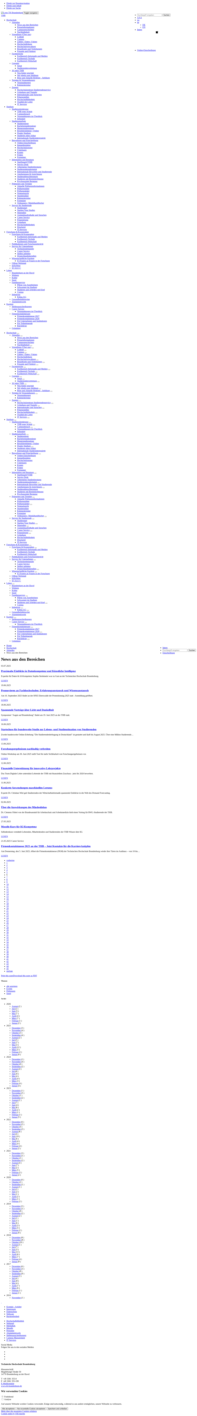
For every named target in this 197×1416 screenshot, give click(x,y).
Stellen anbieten (24, 253)
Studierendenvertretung (27, 68)
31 (7, 935)
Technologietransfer (25, 249)
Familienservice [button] (18, 282)
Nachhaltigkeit (23, 32)
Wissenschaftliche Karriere (23, 571)
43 (7, 964)
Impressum (11, 1309)
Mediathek (10, 1326)
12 (7, 889)
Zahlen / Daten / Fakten (27, 42)
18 (7, 904)
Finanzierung (22, 220)
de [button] (138, 22)
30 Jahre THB (18, 383)
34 (7, 942)
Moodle (9, 1328)
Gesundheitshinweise (21, 299)
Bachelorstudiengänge (26, 126)
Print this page (7, 976)
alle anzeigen (11, 986)
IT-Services (22, 229)
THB (3, 15)
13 (7, 892)
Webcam (10, 1314)
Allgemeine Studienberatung (29, 167)
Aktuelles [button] (16, 22)
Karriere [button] (9, 304)
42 (7, 961)
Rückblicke (22, 326)
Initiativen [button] (16, 294)
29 (7, 930)
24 (7, 918)
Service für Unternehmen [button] (22, 246)
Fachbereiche (17, 366)
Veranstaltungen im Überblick (29, 116)
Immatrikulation (24, 145)
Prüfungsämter (23, 191)
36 (7, 947)
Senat (19, 66)
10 (7, 884)
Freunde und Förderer (26, 51)
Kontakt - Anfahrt (13, 1307)
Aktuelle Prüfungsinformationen (30, 186)
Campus (20, 39)
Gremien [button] (15, 63)
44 (7, 966)
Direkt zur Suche (13, 8)
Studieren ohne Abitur (26, 135)
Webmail (10, 1323)
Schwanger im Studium (27, 287)
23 (7, 916)
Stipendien (21, 212)
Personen (10, 1330)
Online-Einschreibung (26, 143)
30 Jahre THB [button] (18, 70)
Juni (14, 1011)
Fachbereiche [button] (17, 54)
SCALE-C (16, 268)
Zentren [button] (15, 87)
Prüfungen (10, 991)
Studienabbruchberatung (27, 176)
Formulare (21, 157)
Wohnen (15, 275)
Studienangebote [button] (19, 121)
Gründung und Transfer (27, 92)
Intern (139, 29)
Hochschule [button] (11, 20)
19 (7, 906)
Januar (15, 1023)
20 (7, 908)
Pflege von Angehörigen (27, 285)
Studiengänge (23, 123)
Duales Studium (24, 133)
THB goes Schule (24, 111)
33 (7, 940)
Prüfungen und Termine (22, 496)
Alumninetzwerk (19, 302)
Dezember (16, 1028)
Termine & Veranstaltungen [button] (23, 80)
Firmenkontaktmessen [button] (21, 314)
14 (7, 894)
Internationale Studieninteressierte (31, 138)
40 (7, 957)
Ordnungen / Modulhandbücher (30, 203)
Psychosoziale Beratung (27, 181)
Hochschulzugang (24, 147)
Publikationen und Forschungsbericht (27, 244)
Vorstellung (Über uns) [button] (21, 34)
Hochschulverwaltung (26, 46)
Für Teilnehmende (25, 323)
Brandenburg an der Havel (23, 273)
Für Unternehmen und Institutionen (32, 321)
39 (7, 954)
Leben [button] (9, 270)
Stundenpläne (23, 196)
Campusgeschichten (25, 29)
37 (7, 949)
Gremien (15, 376)
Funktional (8, 1397)
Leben (9, 583)
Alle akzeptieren (8, 1409)
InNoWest (16, 265)
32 (7, 937)
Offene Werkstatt (19, 263)
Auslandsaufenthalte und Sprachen (32, 215)
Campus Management (15, 1338)
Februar (15, 1021)
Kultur (14, 278)
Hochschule (11, 333)
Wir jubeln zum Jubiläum (27, 75)
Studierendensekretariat (27, 169)
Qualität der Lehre (25, 102)
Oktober (15, 1033)
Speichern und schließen (57, 1409)
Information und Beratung (23, 472)
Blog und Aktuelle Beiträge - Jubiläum (33, 78)
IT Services (22, 104)
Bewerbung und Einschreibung (25, 453)
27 (7, 925)
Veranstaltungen (24, 82)
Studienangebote (19, 434)
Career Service (23, 217)
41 (7, 959)
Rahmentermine (24, 85)
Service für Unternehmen (22, 559)
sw (138, 20)
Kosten (20, 152)
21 (7, 911)
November (16, 1030)
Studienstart (22, 208)
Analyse (7, 1399)
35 (7, 945)
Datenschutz (11, 1311)
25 (7, 920)
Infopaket (21, 119)
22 (7, 913)
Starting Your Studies (26, 210)
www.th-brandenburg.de (11, 1386)
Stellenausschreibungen (22, 306)
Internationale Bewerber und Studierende (34, 172)
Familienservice (18, 595)
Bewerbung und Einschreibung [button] (25, 140)
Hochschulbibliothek (26, 99)
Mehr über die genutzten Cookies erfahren (19, 1411)
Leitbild (20, 37)
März (14, 1018)
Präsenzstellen (23, 97)
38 (7, 952)
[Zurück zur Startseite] (12, 13)
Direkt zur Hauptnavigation (18, 3)
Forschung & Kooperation (17, 545)
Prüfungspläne (23, 188)
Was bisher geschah (25, 73)
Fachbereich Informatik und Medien (32, 56)
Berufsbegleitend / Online (28, 131)
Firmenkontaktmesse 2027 (28, 316)
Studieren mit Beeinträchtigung (30, 179)
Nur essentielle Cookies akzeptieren (31, 1409)
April (14, 1016)
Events (9, 989)
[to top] (1, 1302)
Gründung (21, 222)
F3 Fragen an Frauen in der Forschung (33, 261)
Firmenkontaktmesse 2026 (28, 318)
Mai (14, 1013)
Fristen (20, 155)
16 (7, 899)
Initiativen (16, 607)
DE (143, 25)
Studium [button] (10, 107)
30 (7, 932)
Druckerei (21, 227)
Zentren (15, 400)
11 (7, 887)
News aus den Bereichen (27, 25)
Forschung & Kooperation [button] (17, 232)
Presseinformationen (25, 27)
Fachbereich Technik (26, 58)
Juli (13, 1009)
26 (7, 923)
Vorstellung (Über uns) (21, 347)
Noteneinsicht (23, 193)
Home (9, 645)
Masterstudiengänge (25, 128)
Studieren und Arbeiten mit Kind (31, 290)
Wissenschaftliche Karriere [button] (23, 258)
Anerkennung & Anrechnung (29, 174)
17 (7, 901)
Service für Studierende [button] (22, 205)
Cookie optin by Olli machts (13, 1414)
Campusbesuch (23, 114)
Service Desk (22, 164)
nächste (9, 971)
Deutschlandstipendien (26, 256)
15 (7, 896)
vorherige (10, 860)
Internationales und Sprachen (29, 95)
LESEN (4, 681)
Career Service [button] (18, 309)
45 (7, 969)
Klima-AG (21, 297)
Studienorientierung (20, 422)
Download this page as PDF (25, 976)
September (16, 1035)
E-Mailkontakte (7, 1383)
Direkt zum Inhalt (13, 6)
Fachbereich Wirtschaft (27, 61)
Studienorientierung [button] (20, 109)
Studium (10, 419)
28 (7, 928)
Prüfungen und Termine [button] (22, 184)
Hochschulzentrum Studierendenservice (34, 90)
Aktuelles (16, 335)
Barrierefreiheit (12, 1316)
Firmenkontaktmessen (21, 626)
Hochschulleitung (24, 44)
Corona (20, 292)
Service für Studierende (22, 518)
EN (143, 27)
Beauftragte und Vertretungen (29, 49)
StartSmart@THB (24, 162)
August (15, 1006)
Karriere (9, 617)
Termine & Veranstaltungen (23, 393)
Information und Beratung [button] (23, 160)
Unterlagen (22, 150)
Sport (14, 280)
